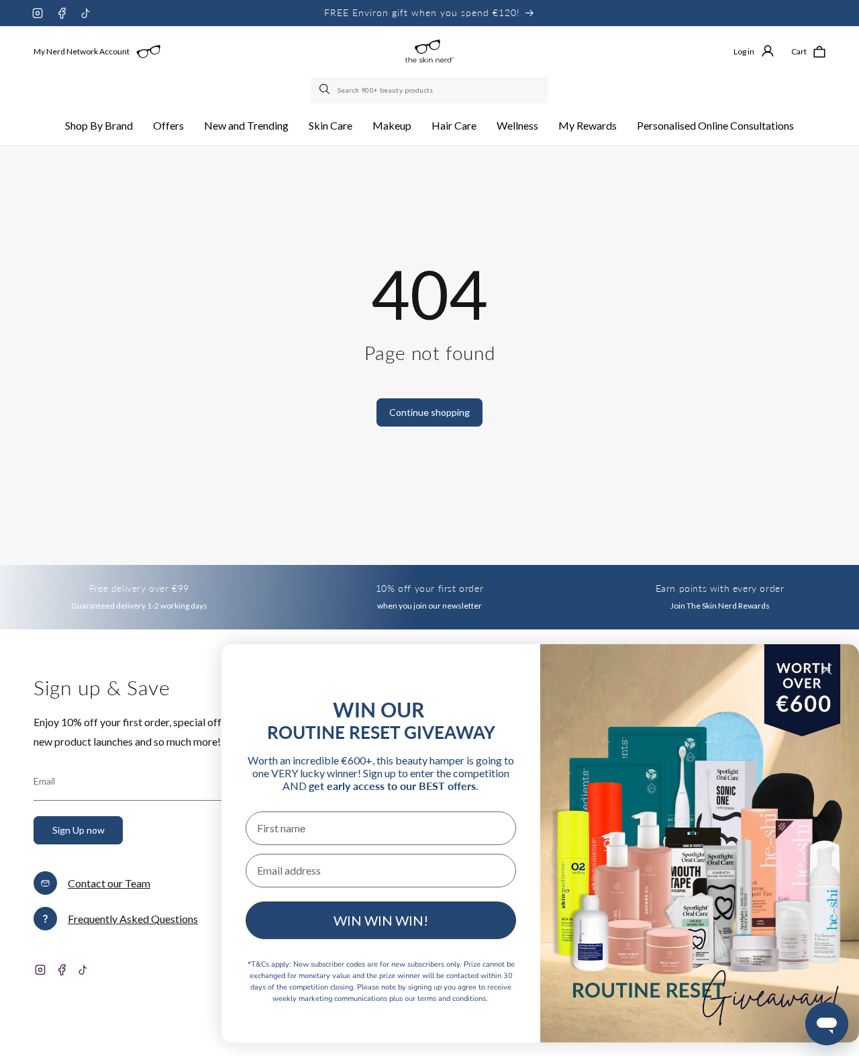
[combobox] (429, 90)
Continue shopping (429, 412)
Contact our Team (109, 883)
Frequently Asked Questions (133, 918)
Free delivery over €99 (139, 588)
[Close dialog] (826, 669)
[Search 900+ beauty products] (325, 90)
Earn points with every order (720, 588)
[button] (99, 126)
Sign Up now (78, 830)
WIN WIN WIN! (381, 920)
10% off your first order (429, 588)
